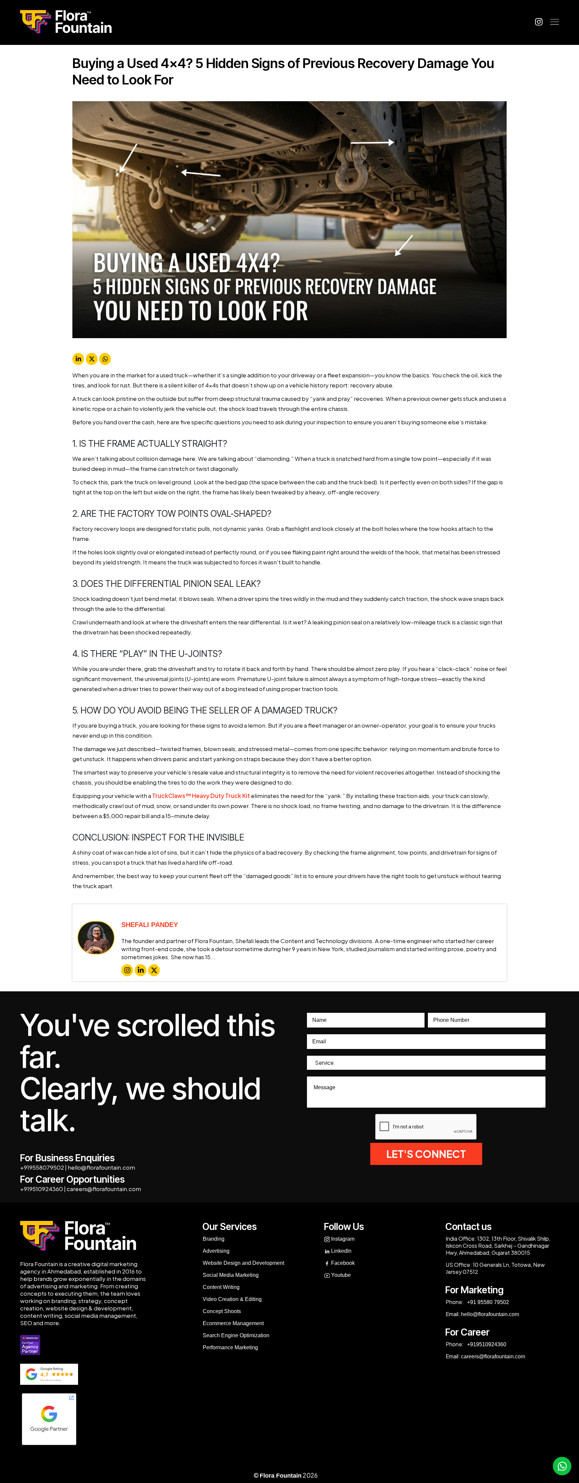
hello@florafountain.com (101, 1167)
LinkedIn (340, 1251)
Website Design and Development (243, 1263)
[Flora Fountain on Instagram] (538, 21)
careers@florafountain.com (104, 1188)
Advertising (216, 1251)
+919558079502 (42, 1167)
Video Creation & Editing (232, 1299)
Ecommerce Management (233, 1323)
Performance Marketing (230, 1347)
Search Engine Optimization (236, 1335)
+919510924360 (41, 1188)
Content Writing (221, 1287)
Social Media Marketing (231, 1275)
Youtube (340, 1275)
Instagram (342, 1239)
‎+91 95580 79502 (487, 1302)
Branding (213, 1239)
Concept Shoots (222, 1311)
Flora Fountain (281, 1475)
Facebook (342, 1263)
